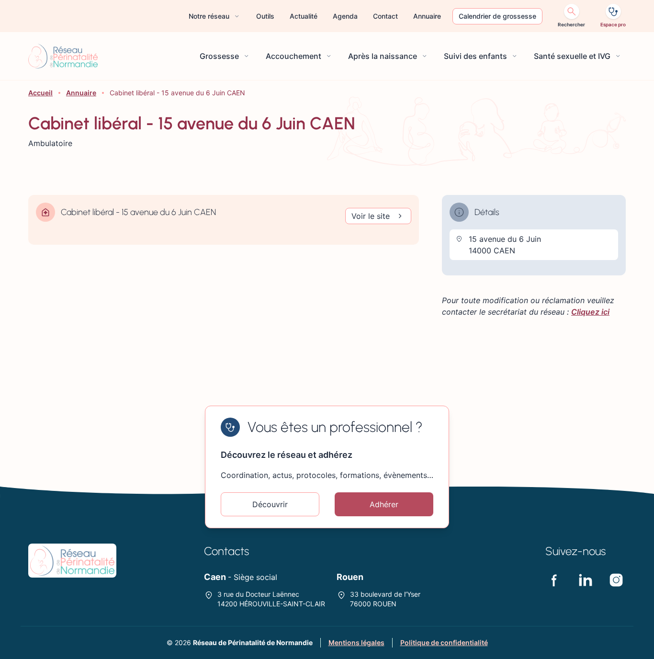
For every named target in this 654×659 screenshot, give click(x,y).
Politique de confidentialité (444, 642)
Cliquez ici (590, 312)
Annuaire (81, 93)
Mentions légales (356, 642)
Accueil (40, 93)
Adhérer (384, 504)
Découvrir (270, 504)
